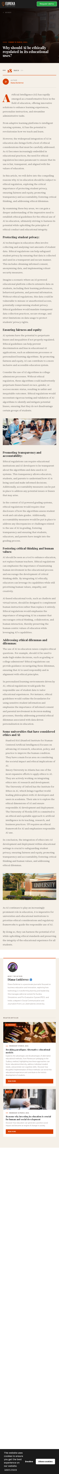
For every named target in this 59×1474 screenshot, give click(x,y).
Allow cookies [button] (45, 1461)
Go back (8, 12)
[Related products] (31, 979)
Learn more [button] (10, 1469)
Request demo (47, 3)
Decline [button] (29, 1461)
